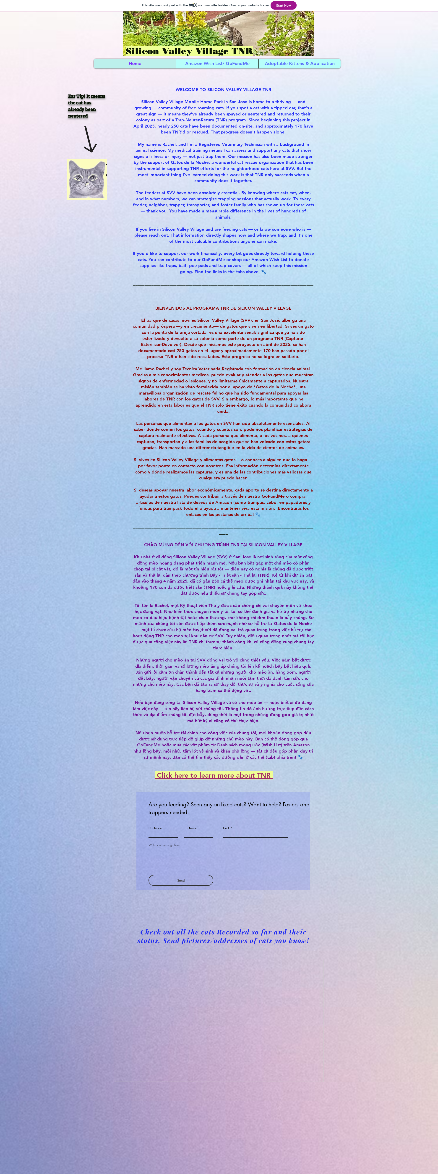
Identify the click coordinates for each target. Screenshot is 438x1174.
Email (226, 828)
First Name (155, 828)
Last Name (190, 828)
